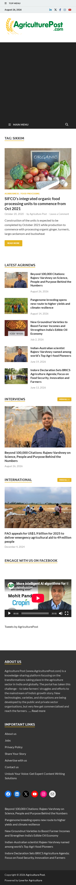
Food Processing (30, 193)
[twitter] (55, 9)
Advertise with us (16, 760)
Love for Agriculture (30, 880)
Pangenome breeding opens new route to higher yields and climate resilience (50, 303)
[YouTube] (34, 794)
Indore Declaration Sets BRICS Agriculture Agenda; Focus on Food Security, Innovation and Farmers (50, 375)
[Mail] (52, 794)
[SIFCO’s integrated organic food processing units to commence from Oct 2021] (38, 170)
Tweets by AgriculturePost (21, 626)
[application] (38, 598)
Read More (12, 242)
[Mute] (61, 613)
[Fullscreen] (66, 613)
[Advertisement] (38, 80)
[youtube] (70, 9)
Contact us (12, 767)
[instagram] (65, 9)
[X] (26, 794)
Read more (38, 710)
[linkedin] (51, 9)
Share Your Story (15, 753)
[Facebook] (8, 794)
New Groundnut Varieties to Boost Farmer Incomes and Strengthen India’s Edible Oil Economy (49, 327)
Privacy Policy (14, 747)
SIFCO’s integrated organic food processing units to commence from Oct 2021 (35, 203)
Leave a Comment (59, 213)
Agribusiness (12, 193)
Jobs (8, 740)
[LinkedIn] (17, 794)
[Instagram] (43, 794)
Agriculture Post (38, 213)
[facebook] (60, 9)
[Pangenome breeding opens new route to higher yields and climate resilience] (16, 300)
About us (10, 733)
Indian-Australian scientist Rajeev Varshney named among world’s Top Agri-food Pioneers (50, 351)
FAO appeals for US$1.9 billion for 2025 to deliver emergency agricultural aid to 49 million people (38, 537)
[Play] (9, 613)
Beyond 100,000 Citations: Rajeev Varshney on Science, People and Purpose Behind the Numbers (50, 279)
